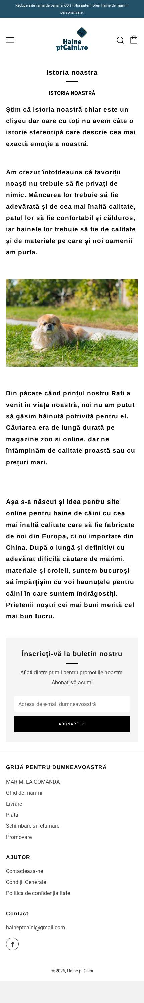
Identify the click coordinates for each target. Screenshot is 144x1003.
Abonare (69, 723)
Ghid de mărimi (24, 793)
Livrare (14, 804)
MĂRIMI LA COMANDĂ (33, 782)
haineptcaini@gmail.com (35, 927)
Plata (12, 815)
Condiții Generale (26, 882)
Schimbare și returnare (32, 826)
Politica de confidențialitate (38, 893)
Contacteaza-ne (24, 871)
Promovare (19, 837)
